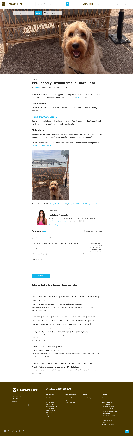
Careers (103, 422)
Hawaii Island (86, 293)
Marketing (36, 300)
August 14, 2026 (42, 310)
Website (51, 225)
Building (45, 293)
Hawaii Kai (80, 97)
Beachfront (37, 316)
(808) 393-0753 (81, 221)
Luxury (35, 324)
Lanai (60, 320)
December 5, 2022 (47, 87)
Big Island (36, 293)
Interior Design (54, 296)
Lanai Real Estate (50, 408)
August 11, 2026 (45, 356)
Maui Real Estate (50, 404)
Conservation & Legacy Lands (110, 417)
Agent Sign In (15, 401)
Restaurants (94, 204)
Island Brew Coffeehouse (44, 116)
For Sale (76, 293)
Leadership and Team (108, 406)
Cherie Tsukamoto (36, 356)
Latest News (65, 296)
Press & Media (87, 363)
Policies (31, 405)
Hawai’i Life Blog (87, 397)
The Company (106, 404)
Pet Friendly (86, 204)
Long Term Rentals (50, 416)
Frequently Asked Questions (108, 424)
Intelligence (91, 316)
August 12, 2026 (42, 340)
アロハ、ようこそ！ (51, 414)
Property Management (70, 402)
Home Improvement (39, 296)
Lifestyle (61, 204)
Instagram (64, 225)
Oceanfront (68, 328)
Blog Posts (58, 225)
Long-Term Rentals (69, 400)
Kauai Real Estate (50, 400)
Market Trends (93, 296)
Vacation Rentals (68, 397)
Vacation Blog (86, 400)
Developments (49, 412)
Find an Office (16, 398)
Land (66, 320)
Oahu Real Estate (50, 402)
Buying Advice (54, 293)
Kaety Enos (37, 87)
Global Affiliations (107, 420)
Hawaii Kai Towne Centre (41, 146)
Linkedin (67, 225)
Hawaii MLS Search (50, 397)
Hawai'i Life (34, 310)
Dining (35, 79)
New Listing (51, 346)
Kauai (48, 320)
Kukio (54, 320)
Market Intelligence (78, 296)
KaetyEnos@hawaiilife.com (60, 221)
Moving (87, 324)
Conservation (66, 293)
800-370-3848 (65, 389)
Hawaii (57, 204)
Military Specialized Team (109, 415)
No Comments (58, 87)
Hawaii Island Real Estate (51, 406)
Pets (66, 204)
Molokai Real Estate (50, 410)
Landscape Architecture (79, 320)
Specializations (106, 413)
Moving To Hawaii (39, 328)
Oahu (81, 204)
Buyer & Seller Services (108, 409)
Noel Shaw (34, 373)
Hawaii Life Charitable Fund (110, 411)
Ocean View (57, 328)
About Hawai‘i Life (107, 402)
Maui (80, 324)
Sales (44, 300)
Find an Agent (105, 397)
